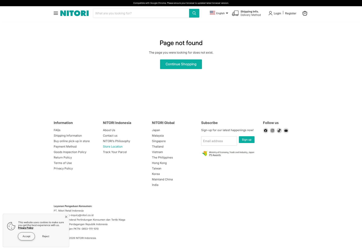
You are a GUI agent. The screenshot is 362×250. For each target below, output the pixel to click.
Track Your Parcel (115, 152)
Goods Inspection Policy (70, 152)
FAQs (57, 130)
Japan (156, 130)
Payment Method (65, 146)
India (155, 185)
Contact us (110, 135)
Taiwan (156, 168)
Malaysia (158, 135)
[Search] (194, 13)
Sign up (247, 139)
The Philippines (162, 157)
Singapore (159, 141)
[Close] (66, 217)
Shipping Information (68, 135)
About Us (109, 130)
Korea (156, 174)
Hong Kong (159, 163)
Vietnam (157, 152)
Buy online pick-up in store (72, 141)
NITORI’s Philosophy (116, 141)
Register (290, 13)
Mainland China (162, 179)
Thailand (157, 146)
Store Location (113, 146)
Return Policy (63, 157)
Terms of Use (63, 163)
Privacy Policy (63, 168)
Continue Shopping (181, 64)
